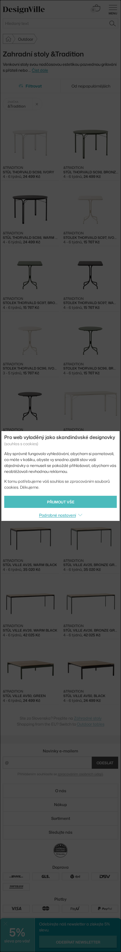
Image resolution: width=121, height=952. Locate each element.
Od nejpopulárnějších (90, 86)
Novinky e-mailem (60, 751)
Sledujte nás (60, 832)
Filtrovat (34, 86)
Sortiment (60, 818)
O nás (60, 790)
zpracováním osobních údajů (80, 774)
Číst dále (40, 70)
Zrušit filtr (37, 104)
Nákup (60, 804)
